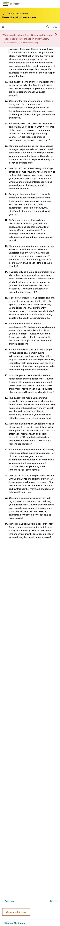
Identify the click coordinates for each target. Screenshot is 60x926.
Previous (9, 901)
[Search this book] (47, 27)
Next (52, 901)
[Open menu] (3, 27)
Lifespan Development (17, 13)
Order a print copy (16, 912)
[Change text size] (55, 27)
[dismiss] (56, 34)
